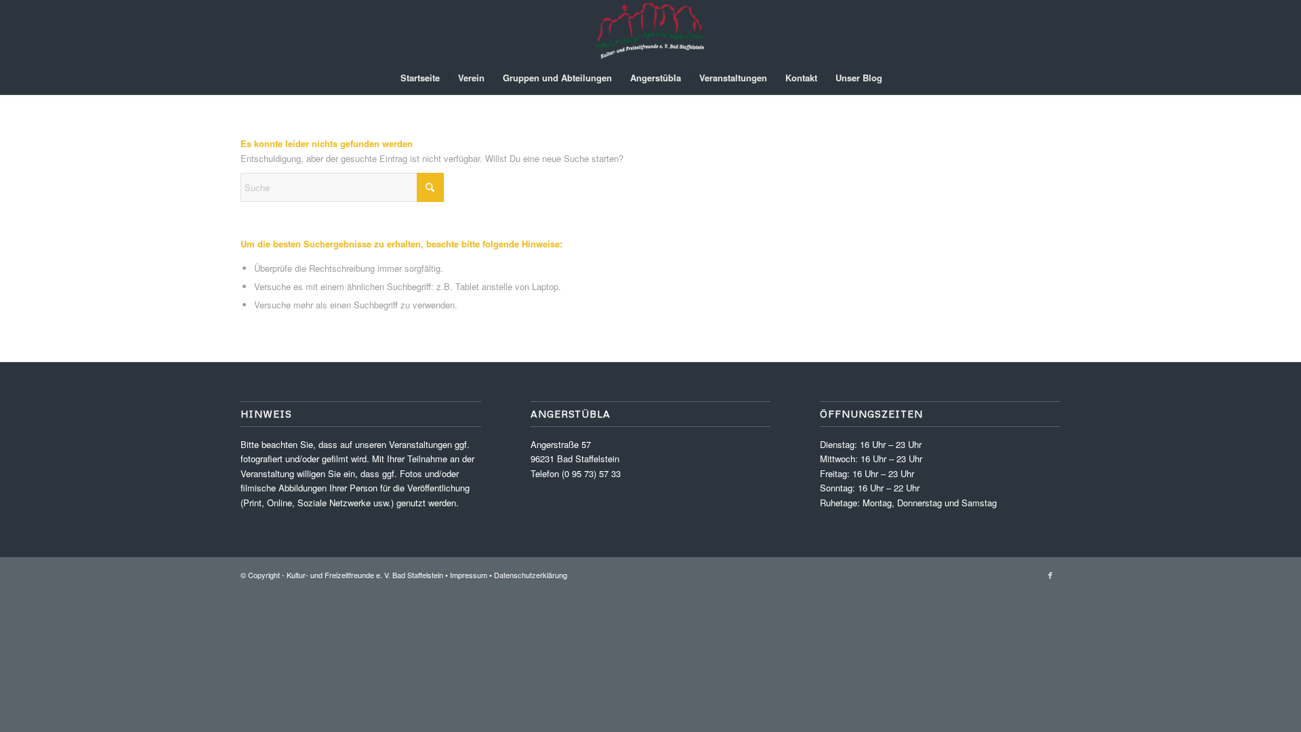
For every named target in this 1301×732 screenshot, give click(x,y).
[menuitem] (420, 78)
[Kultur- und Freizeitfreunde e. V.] (650, 30)
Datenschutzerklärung (530, 574)
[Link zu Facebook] (1050, 575)
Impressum (468, 574)
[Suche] (900, 78)
